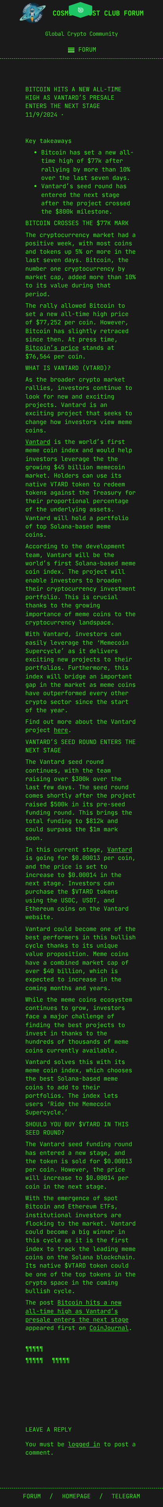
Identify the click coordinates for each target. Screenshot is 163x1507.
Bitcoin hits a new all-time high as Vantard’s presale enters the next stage (77, 1311)
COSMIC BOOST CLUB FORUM (98, 13)
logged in (84, 1444)
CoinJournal (109, 1328)
